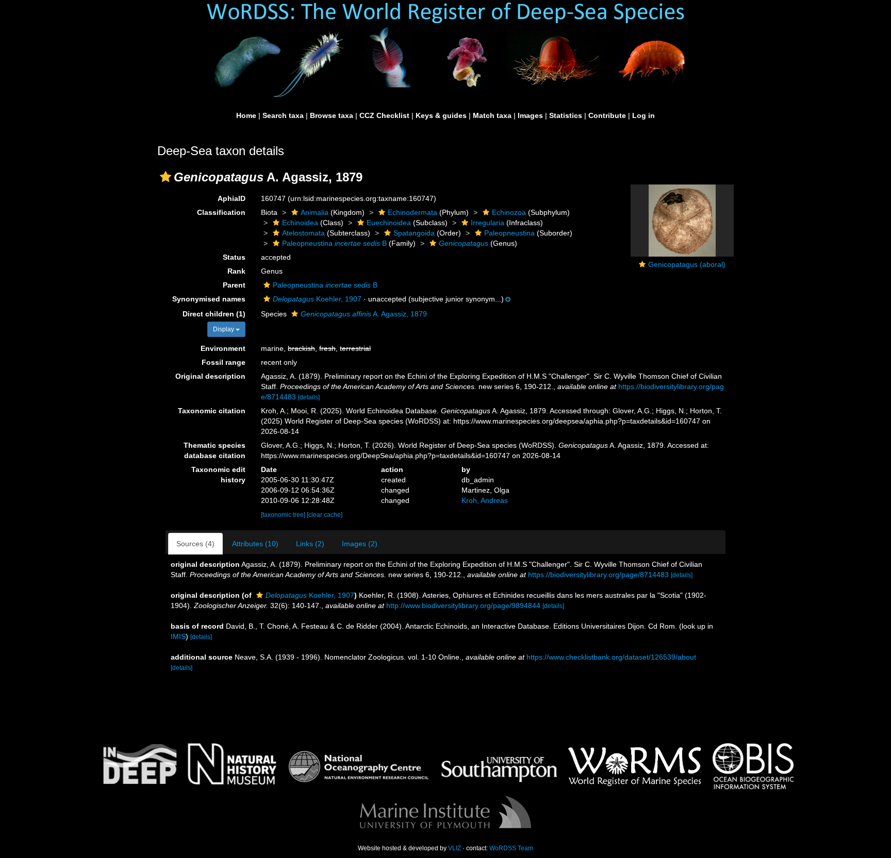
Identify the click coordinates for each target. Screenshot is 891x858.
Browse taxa (331, 115)
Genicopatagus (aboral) (686, 264)
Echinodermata (412, 212)
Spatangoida (414, 233)
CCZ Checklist (384, 115)
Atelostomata (303, 233)
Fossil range (223, 362)
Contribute (607, 115)
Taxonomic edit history (218, 474)
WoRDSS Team (511, 848)
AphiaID (231, 198)
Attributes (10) (255, 544)
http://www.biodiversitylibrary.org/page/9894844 (463, 605)
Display (224, 329)
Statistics (565, 115)
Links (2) (310, 544)
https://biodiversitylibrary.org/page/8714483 (598, 574)
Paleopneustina (509, 233)
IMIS (178, 636)
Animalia (314, 212)
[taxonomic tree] (284, 514)
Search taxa (283, 115)
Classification (221, 212)
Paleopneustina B (334, 243)
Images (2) (359, 544)
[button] (165, 177)
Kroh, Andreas (484, 500)
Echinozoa (509, 212)
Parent (234, 285)
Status (234, 257)
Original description (210, 376)
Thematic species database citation (214, 450)
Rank (236, 271)
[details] (309, 397)
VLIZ (454, 848)
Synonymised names (208, 299)
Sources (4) (195, 544)
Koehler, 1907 (317, 299)
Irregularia (487, 222)
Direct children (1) (214, 314)
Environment (223, 348)
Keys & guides (441, 115)
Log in (643, 115)
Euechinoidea (389, 222)
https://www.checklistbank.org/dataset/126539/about (611, 657)
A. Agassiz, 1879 (364, 314)
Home (246, 115)
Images (530, 115)
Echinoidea (300, 222)
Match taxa (492, 115)
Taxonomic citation (211, 411)
